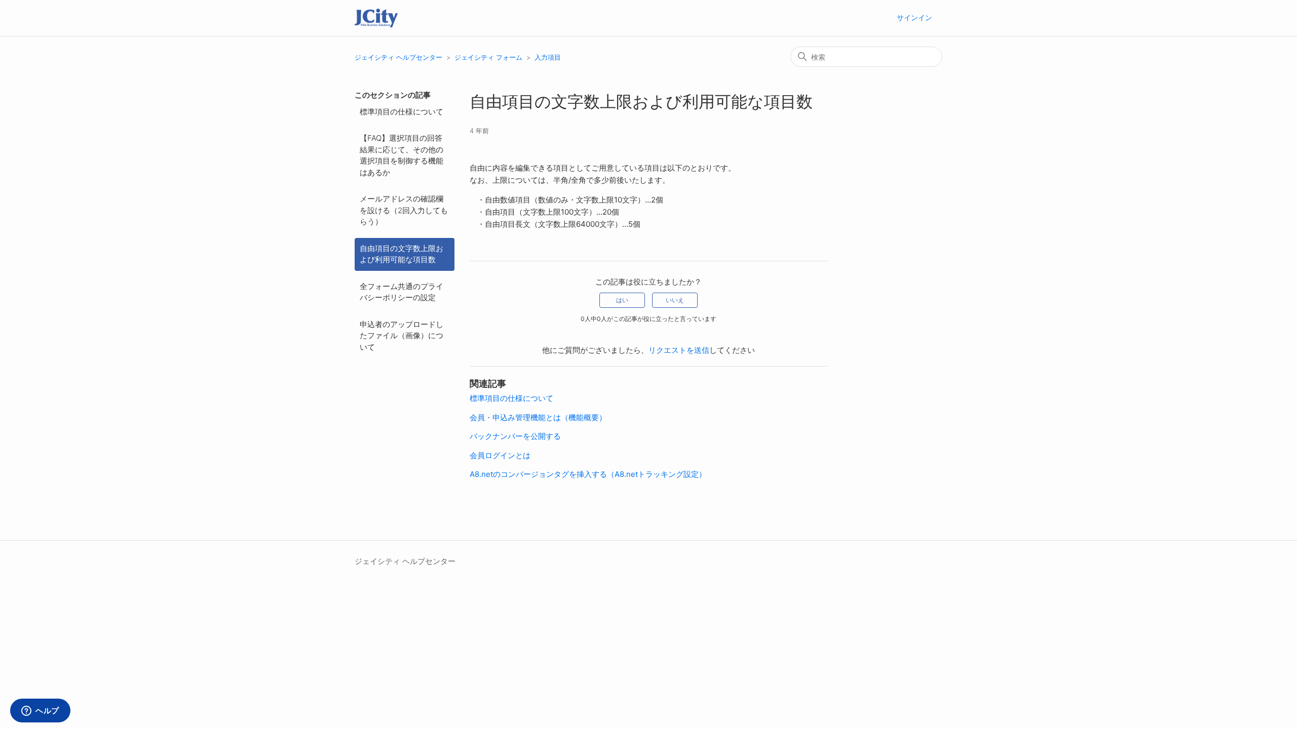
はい (622, 300)
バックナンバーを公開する (515, 436)
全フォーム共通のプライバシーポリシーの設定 (401, 292)
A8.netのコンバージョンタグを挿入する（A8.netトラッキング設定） (588, 474)
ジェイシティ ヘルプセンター (398, 57)
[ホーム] (376, 18)
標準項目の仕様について (401, 111)
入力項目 (548, 57)
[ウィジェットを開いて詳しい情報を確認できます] (40, 711)
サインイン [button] (914, 17)
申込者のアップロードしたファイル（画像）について (401, 335)
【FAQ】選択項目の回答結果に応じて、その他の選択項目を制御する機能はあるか (401, 155)
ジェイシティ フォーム (488, 57)
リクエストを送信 (678, 350)
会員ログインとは (500, 455)
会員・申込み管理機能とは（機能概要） (538, 417)
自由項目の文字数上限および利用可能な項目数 (401, 254)
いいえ (675, 300)
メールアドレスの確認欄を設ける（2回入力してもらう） (404, 210)
